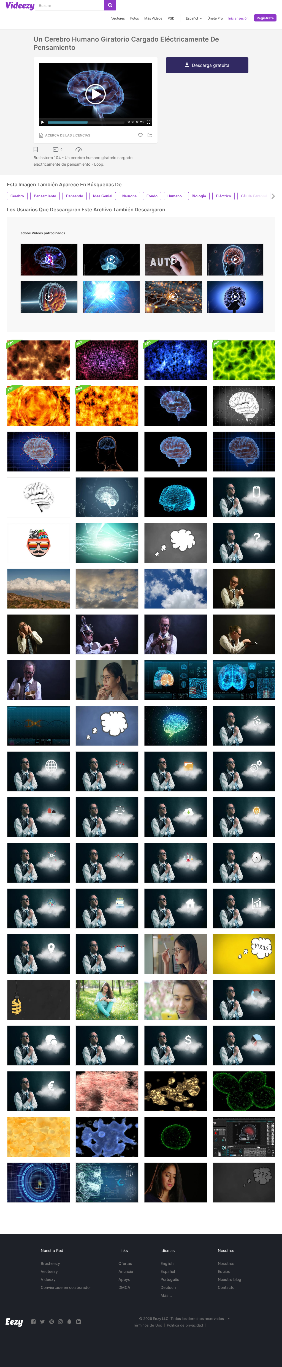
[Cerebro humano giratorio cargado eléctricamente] (175, 406)
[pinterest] (51, 1321)
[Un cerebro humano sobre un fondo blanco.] (38, 497)
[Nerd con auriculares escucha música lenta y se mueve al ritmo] (38, 634)
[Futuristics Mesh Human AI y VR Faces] (107, 1183)
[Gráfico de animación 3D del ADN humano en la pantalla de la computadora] (38, 726)
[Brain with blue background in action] (235, 298)
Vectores (118, 18)
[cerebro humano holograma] (111, 261)
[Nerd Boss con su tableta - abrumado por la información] (244, 634)
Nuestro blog (229, 1279)
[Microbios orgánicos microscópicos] (175, 1091)
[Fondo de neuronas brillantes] (107, 543)
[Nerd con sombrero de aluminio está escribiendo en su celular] (107, 634)
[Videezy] (20, 6)
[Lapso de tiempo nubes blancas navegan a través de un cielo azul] (175, 589)
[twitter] (42, 1321)
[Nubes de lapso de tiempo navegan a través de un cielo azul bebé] (107, 589)
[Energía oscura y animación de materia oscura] (107, 360)
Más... (166, 1295)
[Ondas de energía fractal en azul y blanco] (175, 360)
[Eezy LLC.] (14, 1322)
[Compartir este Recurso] (151, 135)
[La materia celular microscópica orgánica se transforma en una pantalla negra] (244, 1091)
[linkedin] (78, 1321)
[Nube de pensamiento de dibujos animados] (175, 543)
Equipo (224, 1271)
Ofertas (125, 1263)
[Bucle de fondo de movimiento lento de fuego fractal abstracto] (38, 360)
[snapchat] (69, 1321)
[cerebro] (49, 298)
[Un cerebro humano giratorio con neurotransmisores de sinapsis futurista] (244, 406)
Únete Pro (215, 18)
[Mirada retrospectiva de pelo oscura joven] (175, 1183)
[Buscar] (110, 5)
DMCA (124, 1287)
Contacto (226, 1287)
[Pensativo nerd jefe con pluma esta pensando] (244, 589)
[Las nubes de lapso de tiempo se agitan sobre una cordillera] (38, 589)
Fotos (134, 18)
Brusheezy (50, 1263)
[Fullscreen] (148, 122)
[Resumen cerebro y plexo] (107, 497)
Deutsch (168, 1287)
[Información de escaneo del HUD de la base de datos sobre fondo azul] (38, 1183)
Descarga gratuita (210, 65)
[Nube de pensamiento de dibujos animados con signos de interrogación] (244, 1183)
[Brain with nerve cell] (111, 298)
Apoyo (124, 1279)
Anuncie (125, 1271)
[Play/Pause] (42, 122)
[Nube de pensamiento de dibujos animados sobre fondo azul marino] (107, 726)
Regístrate (265, 18)
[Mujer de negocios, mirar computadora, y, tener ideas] (175, 954)
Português (170, 1279)
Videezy (48, 1279)
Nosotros (226, 1263)
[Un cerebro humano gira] (175, 452)
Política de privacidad (185, 1325)
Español (168, 1271)
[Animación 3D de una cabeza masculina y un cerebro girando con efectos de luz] (107, 452)
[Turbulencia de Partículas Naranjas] (107, 406)
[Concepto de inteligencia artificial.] (175, 726)
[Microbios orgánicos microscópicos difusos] (107, 1091)
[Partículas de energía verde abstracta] (244, 360)
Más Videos (153, 18)
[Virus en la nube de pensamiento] (244, 954)
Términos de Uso (147, 1325)
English (167, 1263)
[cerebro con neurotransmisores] (49, 261)
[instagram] (60, 1321)
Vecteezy (49, 1271)
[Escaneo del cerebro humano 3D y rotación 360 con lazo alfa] (175, 497)
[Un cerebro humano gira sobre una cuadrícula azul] (244, 452)
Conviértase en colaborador (66, 1287)
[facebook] (33, 1321)
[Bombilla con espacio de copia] (38, 1000)
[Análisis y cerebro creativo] (38, 543)
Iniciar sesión (238, 18)
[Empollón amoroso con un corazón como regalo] (175, 634)
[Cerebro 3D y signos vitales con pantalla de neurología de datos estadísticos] (175, 680)
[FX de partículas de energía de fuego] (38, 406)
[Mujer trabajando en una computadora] (107, 680)
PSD (171, 18)
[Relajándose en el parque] (107, 1000)
